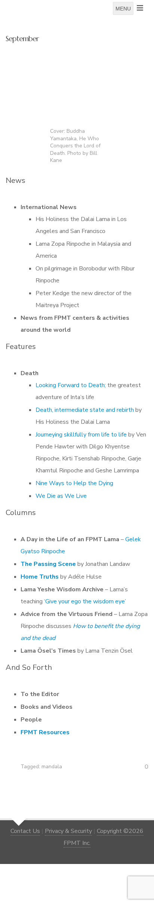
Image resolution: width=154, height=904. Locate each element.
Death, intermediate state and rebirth (85, 410)
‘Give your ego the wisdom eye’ (85, 601)
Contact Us (25, 831)
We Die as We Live (61, 496)
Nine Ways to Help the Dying (74, 483)
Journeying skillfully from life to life (81, 434)
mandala (51, 766)
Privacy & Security (68, 831)
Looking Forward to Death (70, 385)
